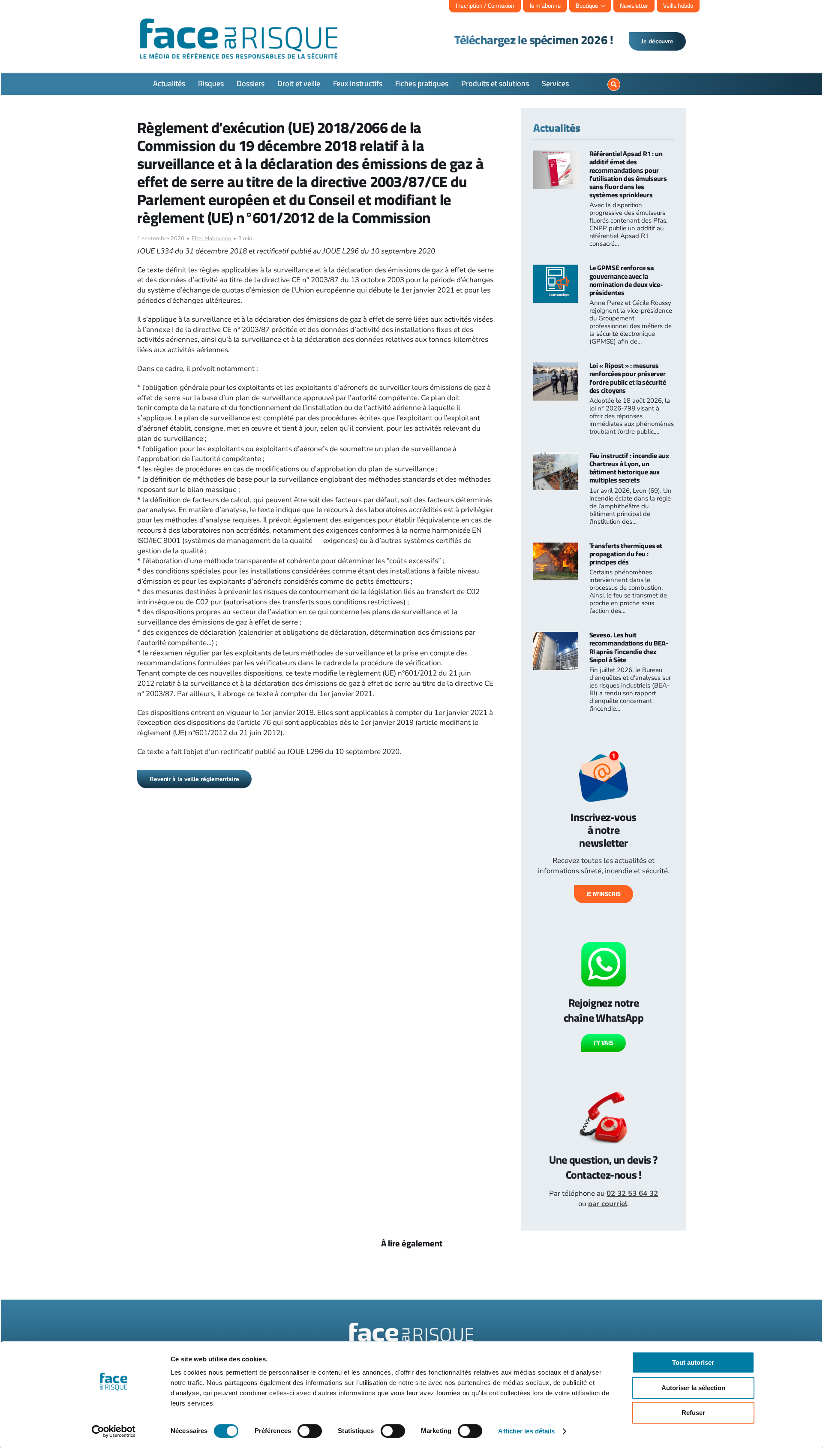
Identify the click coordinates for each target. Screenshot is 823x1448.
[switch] (309, 1431)
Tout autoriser (693, 1362)
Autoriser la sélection (693, 1387)
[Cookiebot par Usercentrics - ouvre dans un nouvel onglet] (113, 1431)
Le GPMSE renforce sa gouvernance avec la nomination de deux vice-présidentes (626, 280)
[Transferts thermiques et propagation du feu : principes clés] (555, 547)
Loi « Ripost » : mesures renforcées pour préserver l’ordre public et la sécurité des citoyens (627, 378)
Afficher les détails (526, 1431)
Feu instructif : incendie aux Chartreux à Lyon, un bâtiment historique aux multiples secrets (629, 468)
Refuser (693, 1412)
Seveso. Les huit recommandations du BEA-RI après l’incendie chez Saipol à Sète (629, 647)
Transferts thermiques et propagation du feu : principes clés (626, 553)
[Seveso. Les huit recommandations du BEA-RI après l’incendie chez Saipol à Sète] (555, 637)
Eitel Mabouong (211, 238)
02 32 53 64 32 (632, 1193)
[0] (799, 75)
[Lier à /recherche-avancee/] (613, 84)
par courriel (607, 1204)
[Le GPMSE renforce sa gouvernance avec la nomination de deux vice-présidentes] (555, 270)
